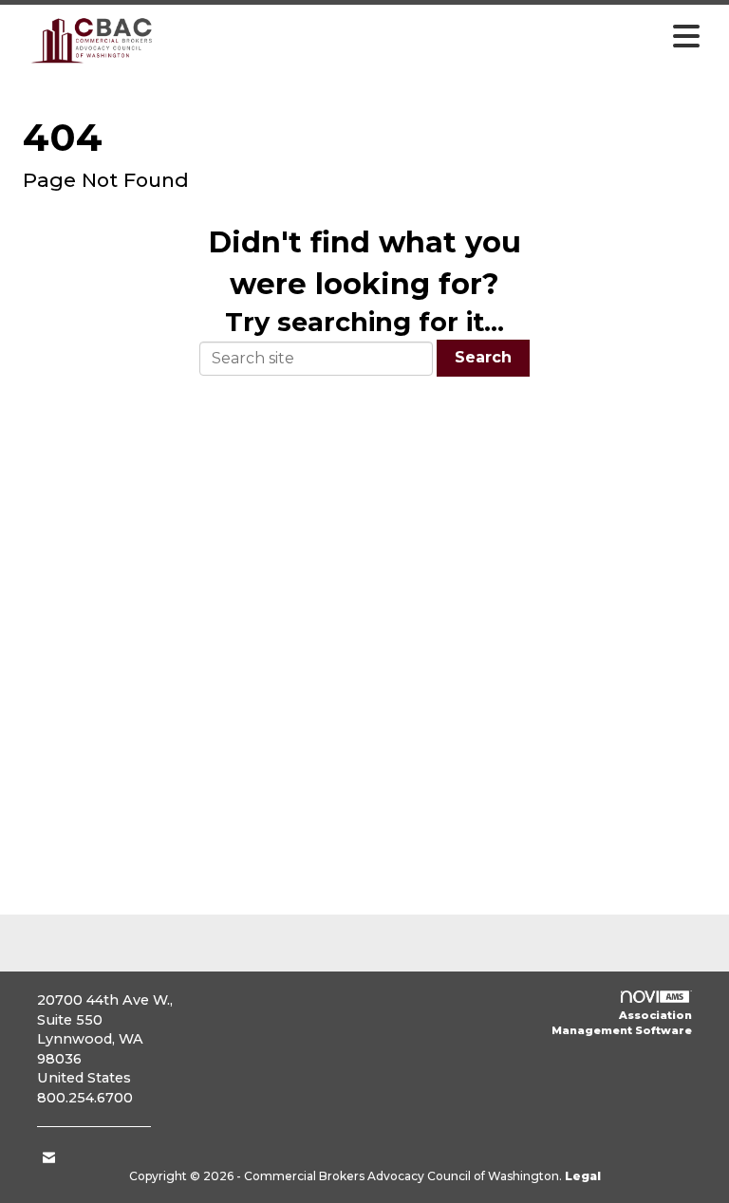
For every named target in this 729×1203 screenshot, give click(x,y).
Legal (583, 1176)
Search (483, 357)
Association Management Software (621, 1023)
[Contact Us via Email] (49, 1157)
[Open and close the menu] (439, 37)
